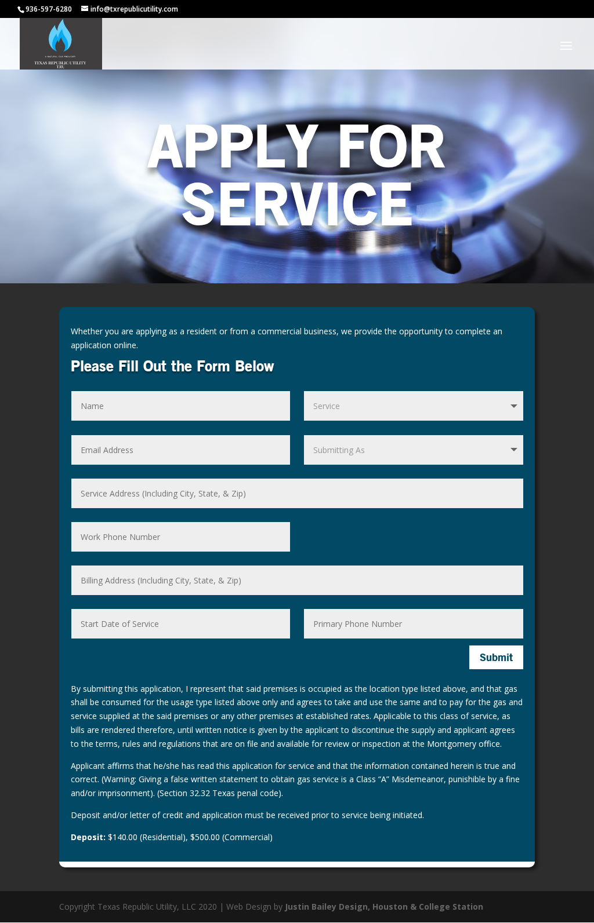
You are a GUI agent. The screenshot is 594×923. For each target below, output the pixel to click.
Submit (496, 657)
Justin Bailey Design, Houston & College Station (384, 906)
